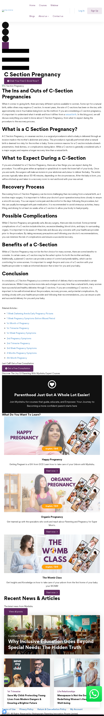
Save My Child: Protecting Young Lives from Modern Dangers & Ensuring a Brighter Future (26, 699)
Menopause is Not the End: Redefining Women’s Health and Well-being (76, 699)
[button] (16, 611)
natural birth (70, 114)
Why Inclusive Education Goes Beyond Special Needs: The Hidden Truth (51, 644)
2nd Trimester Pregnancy (18, 343)
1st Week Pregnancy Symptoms (21, 333)
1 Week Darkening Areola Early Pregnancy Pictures (30, 313)
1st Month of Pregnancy (18, 323)
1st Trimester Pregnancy (18, 328)
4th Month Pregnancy (17, 358)
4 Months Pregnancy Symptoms (22, 353)
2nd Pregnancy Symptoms (19, 338)
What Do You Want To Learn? (21, 414)
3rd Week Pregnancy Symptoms (22, 348)
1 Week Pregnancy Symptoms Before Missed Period (31, 318)
